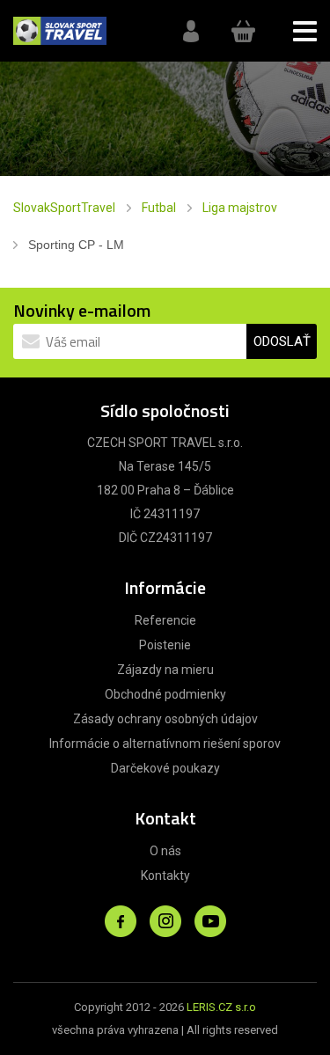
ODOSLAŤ (282, 341)
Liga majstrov (239, 208)
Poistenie (165, 645)
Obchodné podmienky (165, 694)
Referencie (165, 620)
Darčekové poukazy (165, 768)
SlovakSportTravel (64, 208)
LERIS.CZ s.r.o (221, 1007)
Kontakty (165, 875)
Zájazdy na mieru (165, 670)
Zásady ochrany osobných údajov (165, 719)
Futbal (159, 208)
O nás (165, 851)
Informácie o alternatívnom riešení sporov (165, 743)
